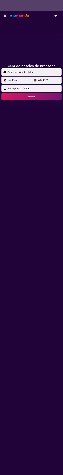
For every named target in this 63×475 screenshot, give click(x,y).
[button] (5, 15)
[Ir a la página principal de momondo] (19, 15)
